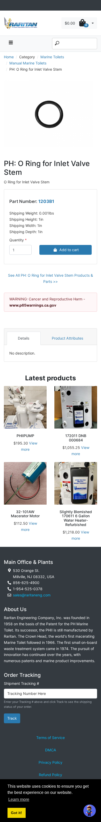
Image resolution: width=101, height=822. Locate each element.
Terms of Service (50, 737)
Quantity (16, 240)
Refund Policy (50, 774)
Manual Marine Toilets (27, 63)
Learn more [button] (18, 799)
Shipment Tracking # (21, 683)
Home (9, 57)
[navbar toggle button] (10, 43)
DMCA (50, 750)
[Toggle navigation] (6, 5)
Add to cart (69, 250)
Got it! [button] (16, 813)
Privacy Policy (50, 762)
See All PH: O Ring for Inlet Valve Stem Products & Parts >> (50, 278)
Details (23, 338)
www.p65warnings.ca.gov (32, 305)
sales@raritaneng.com (32, 595)
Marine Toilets (52, 57)
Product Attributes (67, 338)
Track (12, 718)
